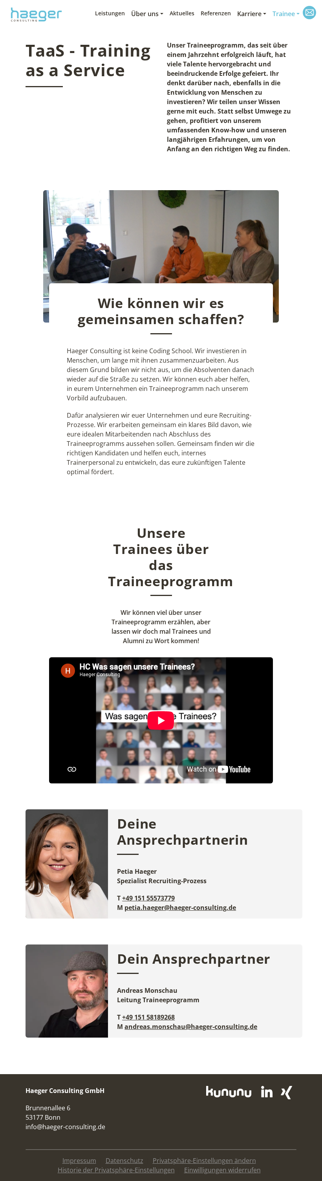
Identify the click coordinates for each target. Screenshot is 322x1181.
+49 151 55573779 (148, 898)
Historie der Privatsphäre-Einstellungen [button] (116, 1170)
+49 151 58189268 (148, 1017)
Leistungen (110, 13)
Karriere (249, 13)
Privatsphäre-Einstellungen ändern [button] (204, 1160)
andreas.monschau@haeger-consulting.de (190, 1026)
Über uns (145, 13)
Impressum (79, 1160)
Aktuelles (182, 13)
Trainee (284, 13)
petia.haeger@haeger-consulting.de (180, 907)
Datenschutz (124, 1160)
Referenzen (216, 13)
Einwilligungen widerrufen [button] (222, 1170)
